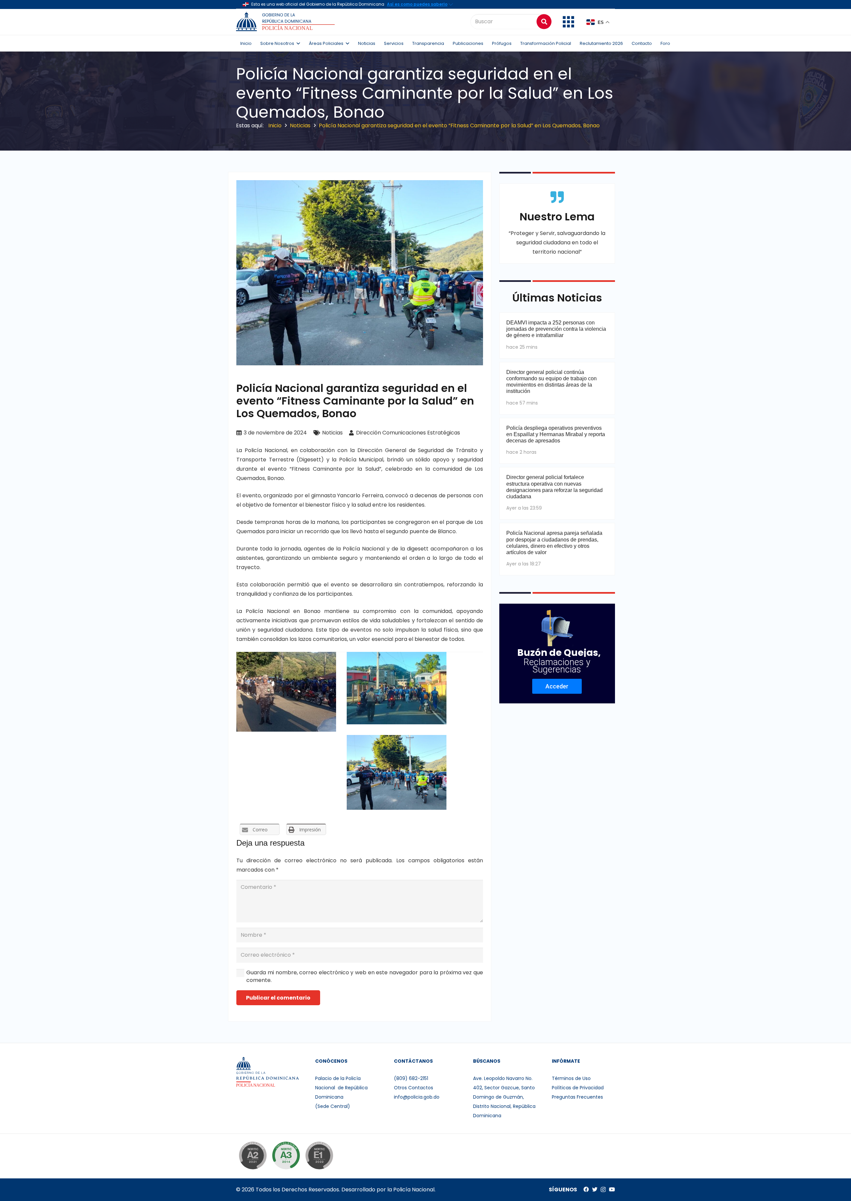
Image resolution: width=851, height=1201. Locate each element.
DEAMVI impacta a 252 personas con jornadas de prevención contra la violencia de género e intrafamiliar (556, 329)
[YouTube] (612, 1189)
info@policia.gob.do (416, 1097)
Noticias (332, 432)
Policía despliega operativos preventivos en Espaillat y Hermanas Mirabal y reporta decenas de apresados (555, 434)
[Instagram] (603, 1190)
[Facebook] (586, 1189)
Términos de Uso (571, 1078)
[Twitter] (594, 1189)
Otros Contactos (413, 1087)
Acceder (557, 686)
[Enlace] (286, 22)
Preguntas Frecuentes (577, 1097)
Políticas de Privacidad (578, 1087)
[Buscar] (544, 21)
